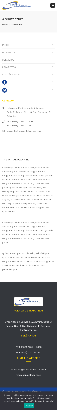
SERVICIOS (8, 59)
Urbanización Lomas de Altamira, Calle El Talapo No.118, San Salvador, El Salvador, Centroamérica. (28, 325)
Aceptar (29, 405)
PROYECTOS (9, 67)
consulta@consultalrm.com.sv (28, 369)
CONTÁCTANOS (11, 74)
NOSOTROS (8, 52)
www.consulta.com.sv (28, 375)
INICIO (5, 45)
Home (5, 24)
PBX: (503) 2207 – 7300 (28, 347)
